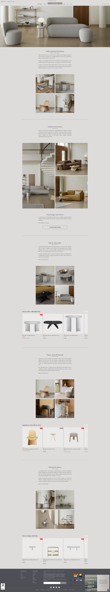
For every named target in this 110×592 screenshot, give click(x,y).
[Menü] (4, 583)
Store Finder (34, 574)
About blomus (34, 573)
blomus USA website (55, 3)
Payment (22, 575)
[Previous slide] (84, 311)
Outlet (33, 575)
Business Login (42, 589)
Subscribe (63, 582)
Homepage (37, 589)
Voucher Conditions (71, 589)
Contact (22, 578)
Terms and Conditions (49, 589)
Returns (22, 574)
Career (34, 577)
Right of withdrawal (23, 577)
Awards (34, 581)
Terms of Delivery (65, 589)
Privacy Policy (59, 589)
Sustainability (34, 582)
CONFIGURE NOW (55, 227)
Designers (34, 578)
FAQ (21, 573)
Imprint (54, 589)
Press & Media (35, 579)
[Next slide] (87, 311)
